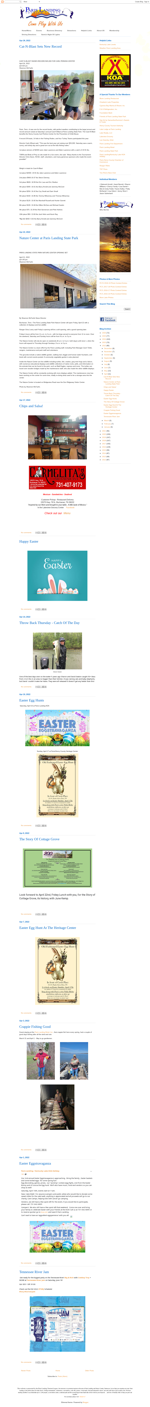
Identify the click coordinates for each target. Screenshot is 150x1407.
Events (39, 30)
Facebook (70, 508)
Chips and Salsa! (31, 406)
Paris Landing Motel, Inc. (44, 1032)
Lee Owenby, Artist (106, 140)
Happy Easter (28, 541)
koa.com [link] (44, 1212)
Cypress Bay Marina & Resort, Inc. (112, 106)
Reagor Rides (105, 166)
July (106, 364)
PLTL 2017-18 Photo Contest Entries (113, 287)
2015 (104, 450)
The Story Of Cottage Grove (39, 839)
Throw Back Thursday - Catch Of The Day (49, 623)
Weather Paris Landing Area (110, 48)
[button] (91, 1171)
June (106, 368)
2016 (104, 447)
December (108, 348)
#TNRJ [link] (41, 1289)
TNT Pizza (103, 169)
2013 (104, 456)
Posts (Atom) (62, 1376)
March (106, 420)
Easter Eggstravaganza (35, 1163)
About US (100, 30)
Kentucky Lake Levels (108, 44)
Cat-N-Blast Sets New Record (40, 46)
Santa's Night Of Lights (50, 34)
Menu (67, 513)
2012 (104, 460)
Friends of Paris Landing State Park (113, 116)
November (108, 351)
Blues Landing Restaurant (109, 98)
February (107, 424)
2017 (104, 444)
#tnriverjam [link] (29, 1291)
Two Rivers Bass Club (108, 173)
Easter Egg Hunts (31, 700)
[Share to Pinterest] (45, 224)
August (107, 361)
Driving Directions (29, 34)
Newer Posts (25, 1371)
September (108, 358)
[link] (40, 1171)
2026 (104, 333)
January (107, 427)
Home (58, 1371)
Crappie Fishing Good (35, 1027)
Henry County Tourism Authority (111, 126)
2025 (104, 336)
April (106, 374)
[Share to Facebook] (43, 224)
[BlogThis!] (39, 224)
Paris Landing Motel (107, 147)
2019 (104, 437)
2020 (104, 434)
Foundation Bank (106, 113)
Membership (114, 30)
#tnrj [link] (21, 1291)
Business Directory (54, 30)
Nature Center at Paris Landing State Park (48, 238)
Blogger (85, 1402)
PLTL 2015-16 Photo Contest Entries (113, 294)
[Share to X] (41, 224)
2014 (104, 453)
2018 (104, 440)
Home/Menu (26, 30)
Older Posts (89, 1371)
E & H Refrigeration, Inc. (109, 109)
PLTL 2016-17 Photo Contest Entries (113, 290)
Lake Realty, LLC (106, 133)
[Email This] (36, 224)
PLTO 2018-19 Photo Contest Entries (113, 283)
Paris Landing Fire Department (111, 144)
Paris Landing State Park (109, 151)
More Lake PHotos (106, 297)
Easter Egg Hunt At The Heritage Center (47, 928)
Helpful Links (86, 30)
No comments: (26, 224)
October (107, 355)
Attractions (71, 30)
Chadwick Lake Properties (109, 102)
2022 (104, 346)
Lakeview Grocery (106, 136)
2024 (104, 339)
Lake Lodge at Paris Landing (110, 129)
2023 (104, 342)
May (106, 371)
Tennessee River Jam (34, 1272)
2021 (104, 431)
